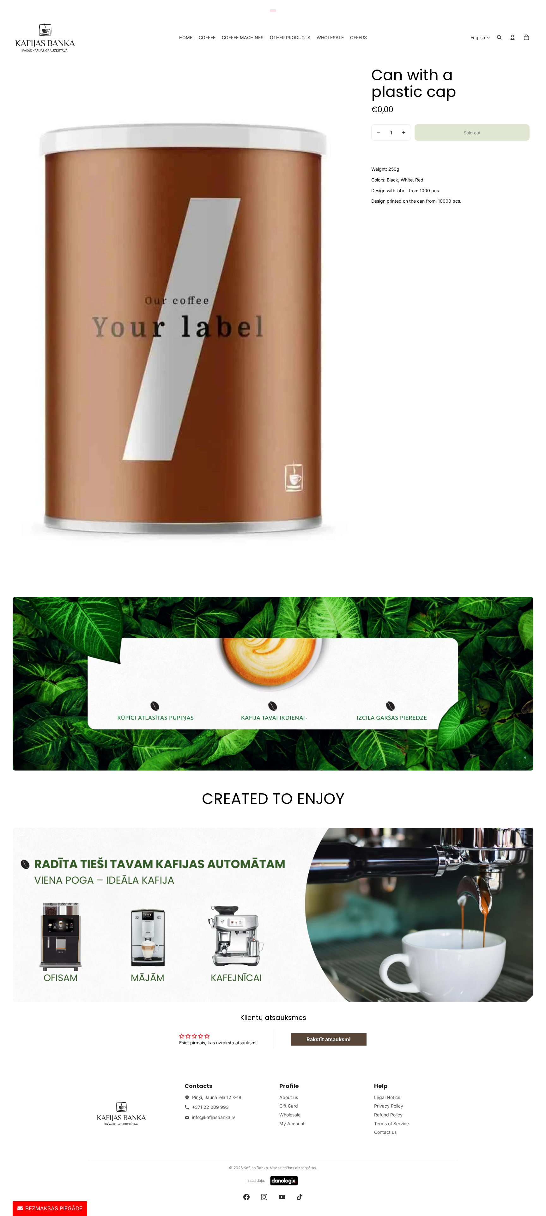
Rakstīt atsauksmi (328, 1039)
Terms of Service (391, 1123)
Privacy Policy (388, 1106)
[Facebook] (246, 1197)
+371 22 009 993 (210, 1107)
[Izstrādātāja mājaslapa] (284, 1181)
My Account (292, 1123)
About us (288, 1097)
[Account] (512, 37)
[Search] (499, 37)
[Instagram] (264, 1197)
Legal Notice (387, 1097)
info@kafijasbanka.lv (213, 1117)
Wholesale (289, 1114)
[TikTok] (299, 1197)
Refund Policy (388, 1114)
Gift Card (288, 1106)
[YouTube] (282, 1197)
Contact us (385, 1132)
